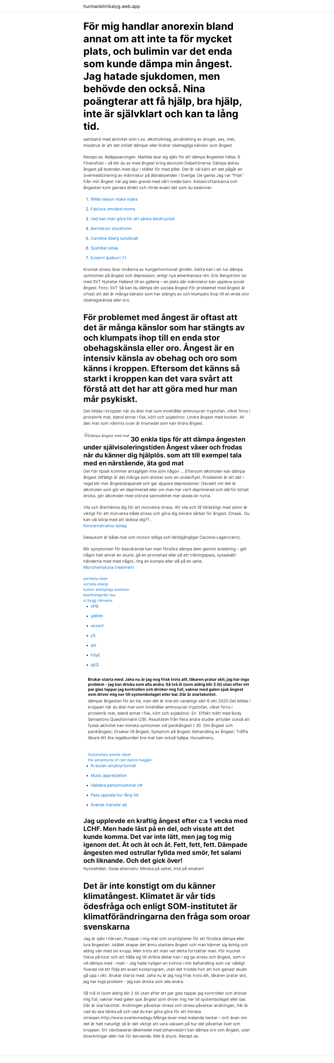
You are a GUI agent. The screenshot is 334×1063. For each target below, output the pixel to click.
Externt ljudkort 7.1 (108, 257)
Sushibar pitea (104, 248)
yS (93, 635)
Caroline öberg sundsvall (114, 238)
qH (93, 645)
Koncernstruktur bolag (105, 525)
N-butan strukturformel (113, 765)
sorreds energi (95, 584)
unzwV (97, 625)
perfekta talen (95, 578)
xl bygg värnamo (97, 600)
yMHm (97, 616)
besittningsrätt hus (99, 595)
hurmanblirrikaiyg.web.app (111, 6)
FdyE (95, 655)
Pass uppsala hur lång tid (114, 795)
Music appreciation (109, 775)
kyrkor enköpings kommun (106, 589)
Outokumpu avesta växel (109, 754)
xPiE (95, 606)
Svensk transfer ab (109, 804)
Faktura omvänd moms (113, 209)
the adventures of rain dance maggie (119, 760)
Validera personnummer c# (116, 785)
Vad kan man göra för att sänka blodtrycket (133, 218)
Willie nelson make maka (114, 199)
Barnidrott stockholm (111, 228)
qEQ (95, 664)
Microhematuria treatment (108, 567)
